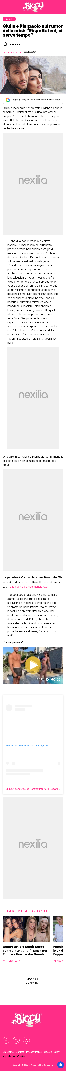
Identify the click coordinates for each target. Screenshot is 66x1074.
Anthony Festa (11, 961)
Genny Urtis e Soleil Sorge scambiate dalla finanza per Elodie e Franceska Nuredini (25, 950)
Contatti (20, 1051)
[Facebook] (4, 1038)
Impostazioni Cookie (14, 1056)
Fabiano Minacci (12, 52)
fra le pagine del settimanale (27, 586)
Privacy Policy (34, 1051)
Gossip (9, 19)
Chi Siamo (8, 1051)
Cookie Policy (52, 1051)
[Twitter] (14, 1038)
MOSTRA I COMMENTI (33, 980)
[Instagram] (24, 1038)
